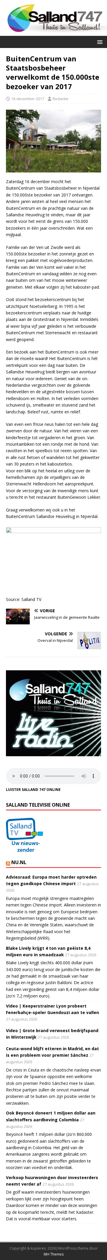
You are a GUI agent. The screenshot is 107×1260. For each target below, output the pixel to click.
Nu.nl (18, 862)
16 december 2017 (27, 98)
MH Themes (54, 1254)
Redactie (60, 98)
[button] (99, 41)
